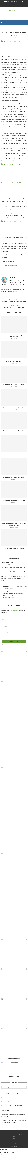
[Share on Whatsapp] (21, 272)
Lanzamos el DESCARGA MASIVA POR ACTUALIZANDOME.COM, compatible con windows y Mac (12, 1108)
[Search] (26, 22)
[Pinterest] (13, 1134)
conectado (14, 610)
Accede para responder (21, 562)
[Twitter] (7, 1134)
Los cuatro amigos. (5, 1097)
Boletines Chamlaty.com (14, 3)
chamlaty (12, 277)
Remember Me (7, 638)
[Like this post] (16, 272)
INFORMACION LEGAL (8, 1)
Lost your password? (7, 644)
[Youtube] (17, 5)
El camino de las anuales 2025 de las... (14, 384)
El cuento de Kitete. (6, 1101)
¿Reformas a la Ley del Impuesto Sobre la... (14, 500)
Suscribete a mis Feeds (16, 1093)
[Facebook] (3, 1134)
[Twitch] (21, 5)
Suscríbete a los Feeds (18, 1)
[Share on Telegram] (22, 272)
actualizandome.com (19, 1143)
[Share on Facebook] (18, 272)
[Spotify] (19, 5)
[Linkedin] (15, 5)
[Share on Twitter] (19, 272)
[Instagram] (10, 1134)
